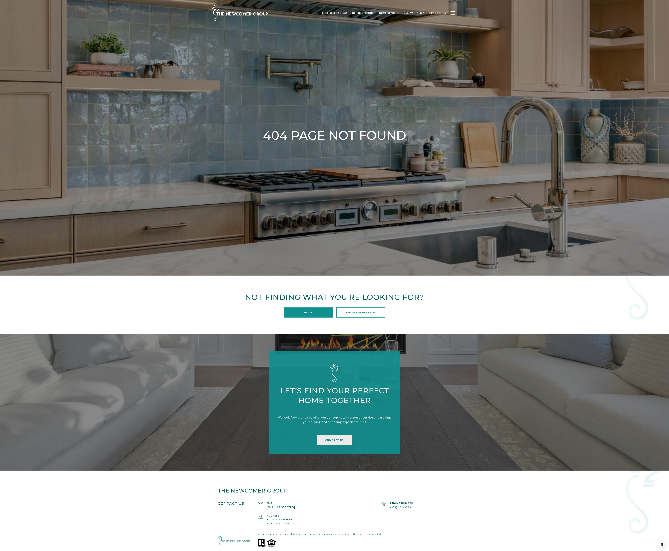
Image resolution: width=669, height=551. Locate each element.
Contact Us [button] (334, 440)
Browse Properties (360, 312)
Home (308, 312)
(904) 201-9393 (400, 507)
